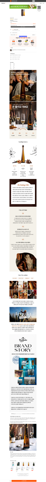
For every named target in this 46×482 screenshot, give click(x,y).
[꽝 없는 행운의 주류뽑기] (23, 7)
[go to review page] (35, 47)
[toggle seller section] (35, 29)
